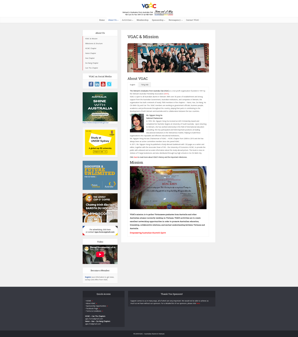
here (135, 157)
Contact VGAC (192, 20)
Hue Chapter (90, 58)
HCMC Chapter (90, 48)
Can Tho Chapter (91, 68)
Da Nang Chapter (91, 63)
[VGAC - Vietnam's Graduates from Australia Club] (149, 4)
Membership (142, 20)
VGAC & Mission (91, 38)
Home (102, 20)
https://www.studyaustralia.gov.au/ (96, 122)
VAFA (166, 94)
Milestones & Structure (94, 43)
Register (88, 277)
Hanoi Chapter (90, 53)
